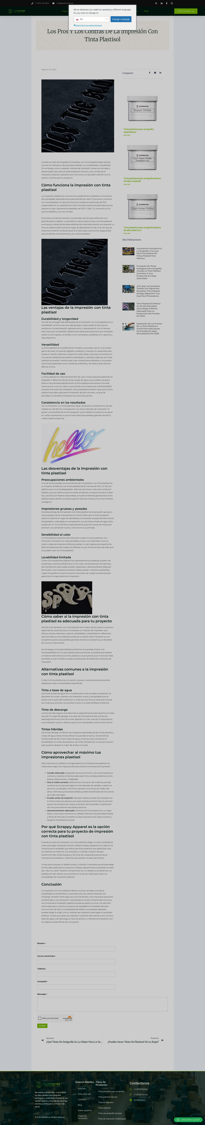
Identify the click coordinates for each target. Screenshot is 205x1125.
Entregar (42, 1026)
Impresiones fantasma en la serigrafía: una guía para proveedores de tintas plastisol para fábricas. (149, 253)
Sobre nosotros (85, 1110)
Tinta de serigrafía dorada (109, 1113)
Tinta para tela (84, 1094)
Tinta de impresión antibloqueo (112, 1119)
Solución (82, 1088)
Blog (146, 11)
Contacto (82, 1099)
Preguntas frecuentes (82, 1117)
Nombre (41, 943)
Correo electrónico (46, 956)
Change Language (121, 19)
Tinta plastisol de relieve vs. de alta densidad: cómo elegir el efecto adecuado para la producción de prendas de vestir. (149, 309)
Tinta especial (104, 1108)
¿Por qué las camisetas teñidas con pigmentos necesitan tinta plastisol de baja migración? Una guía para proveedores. (148, 291)
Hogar (65, 11)
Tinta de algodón (105, 1102)
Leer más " (127, 135)
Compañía (42, 981)
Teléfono (41, 969)
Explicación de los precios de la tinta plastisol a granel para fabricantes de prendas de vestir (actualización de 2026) (149, 329)
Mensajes (42, 994)
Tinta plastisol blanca (107, 1097)
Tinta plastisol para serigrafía (111, 1091)
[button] (156, 3)
